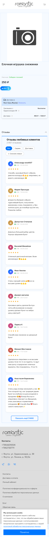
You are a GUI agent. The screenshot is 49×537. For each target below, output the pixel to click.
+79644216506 (8, 445)
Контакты (6, 474)
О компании (8, 496)
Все (8, 148)
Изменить (22, 103)
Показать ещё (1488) (24, 418)
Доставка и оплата (10, 478)
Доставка (29, 148)
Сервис (18, 148)
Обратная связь (9, 507)
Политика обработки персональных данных (21, 492)
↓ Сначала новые (15, 154)
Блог (5, 503)
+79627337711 (8, 448)
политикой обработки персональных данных (22, 526)
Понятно (24, 532)
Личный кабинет (9, 482)
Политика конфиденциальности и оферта (20, 488)
